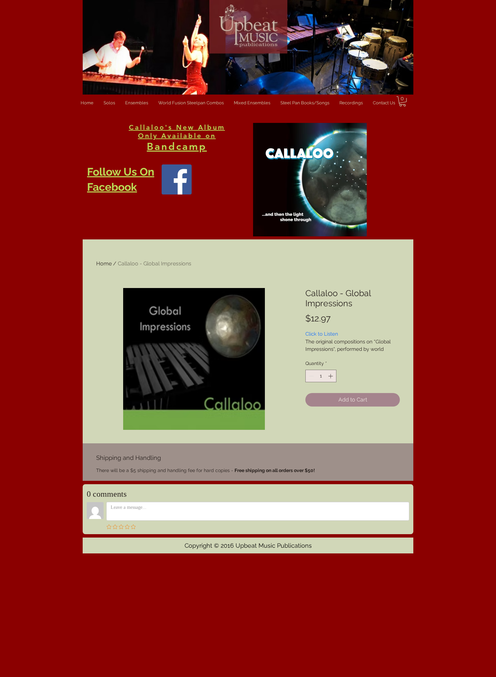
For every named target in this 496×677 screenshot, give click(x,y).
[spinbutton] (321, 376)
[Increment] (331, 376)
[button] (402, 101)
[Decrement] (310, 376)
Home (104, 263)
